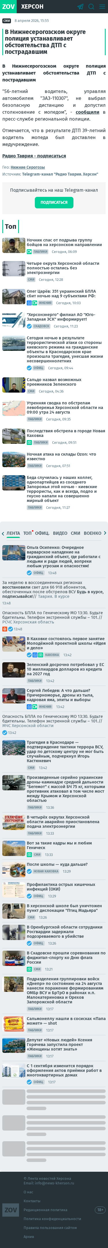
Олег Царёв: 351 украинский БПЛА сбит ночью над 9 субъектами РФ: (61, 293)
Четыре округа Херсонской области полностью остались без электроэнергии (63, 268)
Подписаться (54, 202)
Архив (29, 1236)
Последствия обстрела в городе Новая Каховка (66, 433)
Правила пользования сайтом (50, 1228)
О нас (28, 1192)
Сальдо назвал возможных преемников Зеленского (54, 382)
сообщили (87, 112)
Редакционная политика (45, 1210)
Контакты (32, 1201)
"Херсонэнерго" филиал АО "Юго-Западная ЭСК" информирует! (61, 317)
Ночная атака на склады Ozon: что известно (61, 456)
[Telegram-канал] (80, 6)
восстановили (16, 587)
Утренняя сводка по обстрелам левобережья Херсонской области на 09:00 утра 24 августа (65, 407)
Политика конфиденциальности (52, 1219)
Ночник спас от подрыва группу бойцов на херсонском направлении (64, 242)
